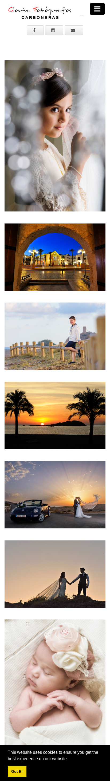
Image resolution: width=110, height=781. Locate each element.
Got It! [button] (17, 771)
